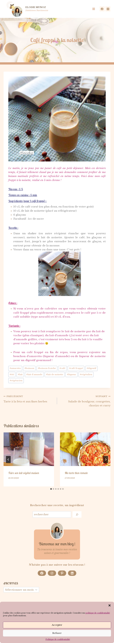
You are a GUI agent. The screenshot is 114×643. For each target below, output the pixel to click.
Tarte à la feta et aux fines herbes (25, 399)
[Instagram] (107, 8)
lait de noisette (54, 374)
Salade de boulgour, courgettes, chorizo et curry (89, 401)
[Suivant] (105, 459)
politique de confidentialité (98, 613)
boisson (29, 368)
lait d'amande (34, 374)
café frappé (76, 368)
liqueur (71, 374)
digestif (91, 368)
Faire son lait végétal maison (23, 473)
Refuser (57, 633)
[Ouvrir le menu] (94, 9)
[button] (109, 605)
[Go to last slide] (8, 459)
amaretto (15, 368)
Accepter (57, 624)
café (62, 368)
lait (20, 374)
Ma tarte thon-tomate (76, 473)
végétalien (86, 374)
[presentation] (29, 449)
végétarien (16, 380)
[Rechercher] (77, 514)
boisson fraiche (47, 368)
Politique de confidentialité (58, 639)
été (12, 374)
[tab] (51, 489)
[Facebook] (102, 8)
